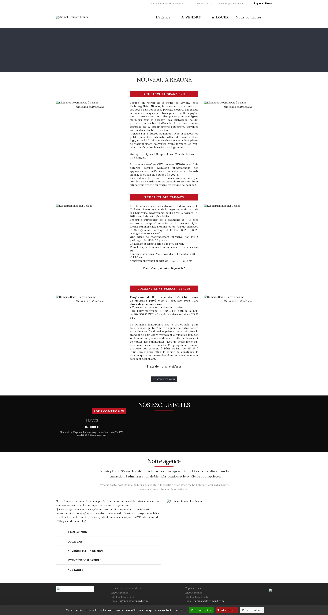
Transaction (77, 532)
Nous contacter (248, 17)
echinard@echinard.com (209, 601)
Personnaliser (252, 610)
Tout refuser (227, 610)
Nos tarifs (75, 569)
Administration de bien (85, 551)
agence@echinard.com (134, 601)
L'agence (163, 17)
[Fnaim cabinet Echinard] (270, 589)
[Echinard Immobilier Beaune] (72, 17)
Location (74, 541)
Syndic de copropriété (84, 560)
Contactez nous (164, 379)
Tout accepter (201, 610)
